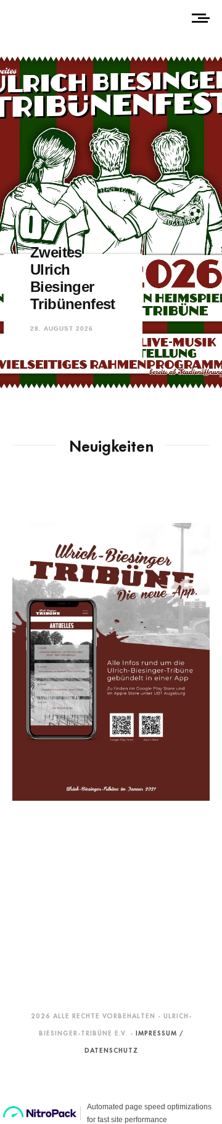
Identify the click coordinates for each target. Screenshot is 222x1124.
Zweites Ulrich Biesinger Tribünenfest (72, 278)
